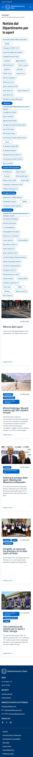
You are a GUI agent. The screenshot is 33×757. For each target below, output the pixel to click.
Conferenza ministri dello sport (9, 614)
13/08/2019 (24, 394)
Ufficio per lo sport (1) (10, 618)
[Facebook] (2, 722)
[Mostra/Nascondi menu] (3, 7)
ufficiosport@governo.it (8, 706)
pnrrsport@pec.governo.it (17, 714)
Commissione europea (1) (10, 471)
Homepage (5, 15)
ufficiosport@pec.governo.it (13, 710)
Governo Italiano (7, 2)
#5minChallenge (9, 398)
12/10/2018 (24, 613)
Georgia (6, 621)
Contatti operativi (6, 694)
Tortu (14, 540)
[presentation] (30, 7)
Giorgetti (6, 540)
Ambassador (7, 394)
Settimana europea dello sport (9, 402)
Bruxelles (7, 467)
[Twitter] (7, 722)
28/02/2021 (24, 321)
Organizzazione (6, 698)
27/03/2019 (24, 540)
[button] (8, 754)
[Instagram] (11, 722)
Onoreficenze (8, 543)
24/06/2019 (24, 467)
